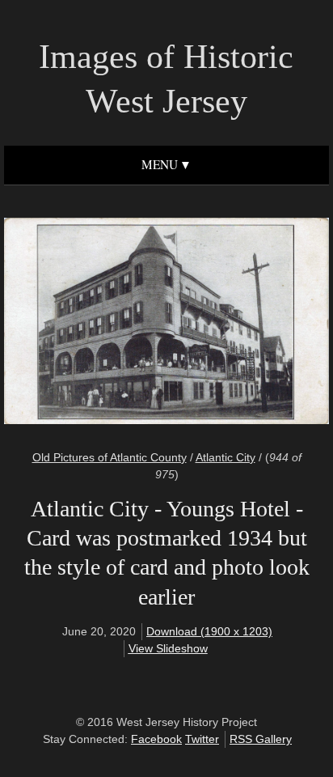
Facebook (156, 738)
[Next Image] (239, 323)
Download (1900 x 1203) (209, 631)
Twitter (202, 738)
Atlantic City (225, 457)
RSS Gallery (261, 738)
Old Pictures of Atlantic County (109, 457)
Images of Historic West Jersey (166, 79)
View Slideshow (168, 648)
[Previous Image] (93, 323)
